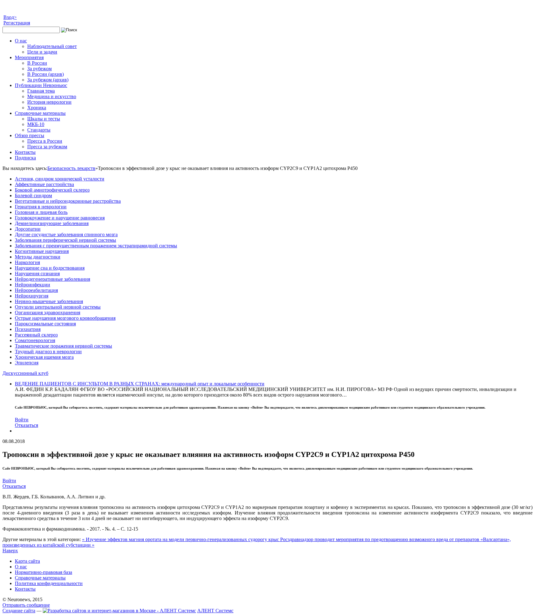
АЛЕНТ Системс (215, 610)
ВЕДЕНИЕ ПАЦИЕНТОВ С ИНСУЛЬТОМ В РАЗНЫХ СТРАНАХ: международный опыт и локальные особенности (139, 383)
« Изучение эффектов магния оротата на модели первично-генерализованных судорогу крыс (181, 539)
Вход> (10, 17)
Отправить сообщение (26, 605)
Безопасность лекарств (71, 168)
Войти (21, 419)
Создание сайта (18, 610)
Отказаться (26, 425)
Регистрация (16, 22)
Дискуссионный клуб (25, 373)
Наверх (10, 550)
